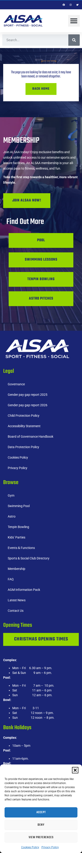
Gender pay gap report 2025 (27, 394)
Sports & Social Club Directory (28, 558)
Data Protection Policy (23, 447)
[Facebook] (64, 5)
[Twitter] (77, 5)
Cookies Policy (30, 847)
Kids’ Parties (16, 537)
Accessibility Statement (24, 426)
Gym (11, 495)
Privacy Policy (50, 847)
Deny (41, 825)
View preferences (41, 837)
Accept (41, 812)
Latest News (17, 600)
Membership (16, 569)
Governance (16, 384)
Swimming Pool (19, 506)
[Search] (74, 40)
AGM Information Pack (24, 590)
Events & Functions (21, 548)
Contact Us (15, 610)
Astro (11, 516)
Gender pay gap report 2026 (27, 405)
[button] (75, 770)
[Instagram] (70, 5)
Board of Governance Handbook (30, 436)
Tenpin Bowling (18, 527)
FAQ (11, 579)
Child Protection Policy (23, 415)
